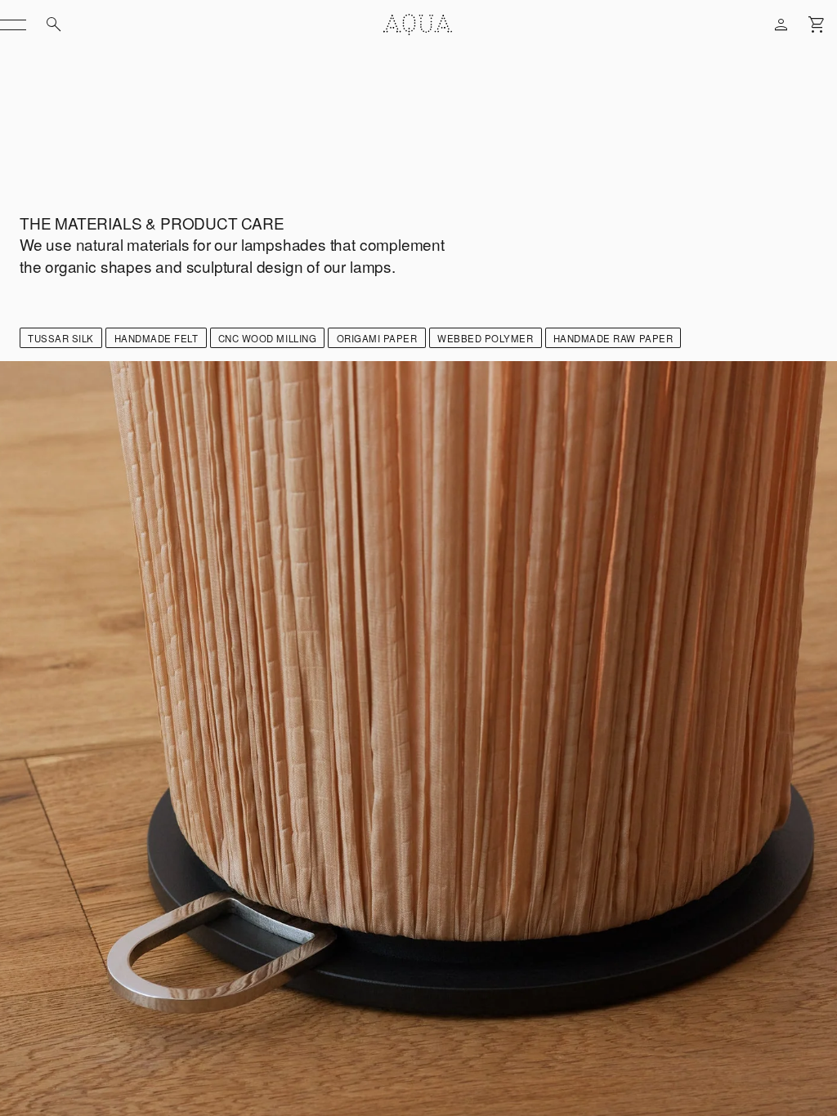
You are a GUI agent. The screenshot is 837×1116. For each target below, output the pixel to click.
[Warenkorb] (817, 24)
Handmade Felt (156, 338)
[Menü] (13, 24)
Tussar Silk (61, 338)
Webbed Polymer (485, 338)
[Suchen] (54, 24)
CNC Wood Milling (267, 338)
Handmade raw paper (613, 338)
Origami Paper (377, 338)
